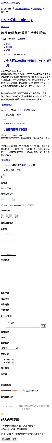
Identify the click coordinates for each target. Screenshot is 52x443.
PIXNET (12, 406)
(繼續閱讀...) (6, 105)
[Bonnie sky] (11, 205)
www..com (8, 234)
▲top (3, 119)
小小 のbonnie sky (17, 19)
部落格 (9, 47)
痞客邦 (21, 110)
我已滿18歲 (6, 439)
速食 (19, 115)
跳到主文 (5, 27)
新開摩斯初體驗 (16, 129)
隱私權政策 (45, 406)
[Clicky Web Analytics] (17, 391)
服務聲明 (27, 409)
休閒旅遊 (22, 39)
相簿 (8, 44)
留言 (26, 110)
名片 (8, 50)
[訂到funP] (14, 201)
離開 (14, 439)
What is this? (8, 254)
